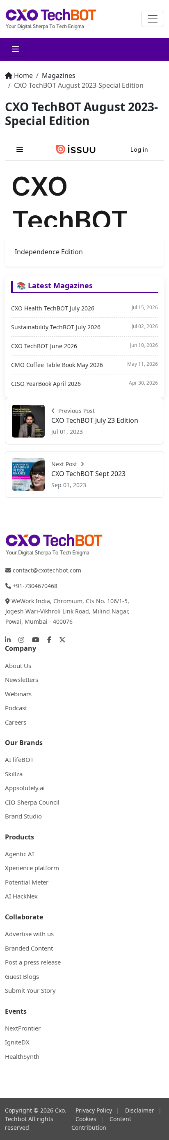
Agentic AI (19, 854)
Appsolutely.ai (25, 788)
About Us (18, 665)
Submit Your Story (30, 990)
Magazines (58, 75)
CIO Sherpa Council (32, 802)
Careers (15, 722)
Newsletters (21, 679)
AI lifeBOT (19, 759)
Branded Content (29, 948)
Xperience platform (32, 868)
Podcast (16, 708)
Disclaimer (139, 1110)
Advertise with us (29, 934)
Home (23, 75)
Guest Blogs (22, 976)
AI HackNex (21, 896)
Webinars (18, 694)
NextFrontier (23, 1028)
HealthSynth (22, 1056)
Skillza (14, 774)
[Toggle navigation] (152, 19)
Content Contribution (101, 1123)
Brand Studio (23, 816)
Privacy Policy (93, 1110)
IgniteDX (17, 1042)
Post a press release (33, 962)
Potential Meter (26, 882)
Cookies (85, 1119)
